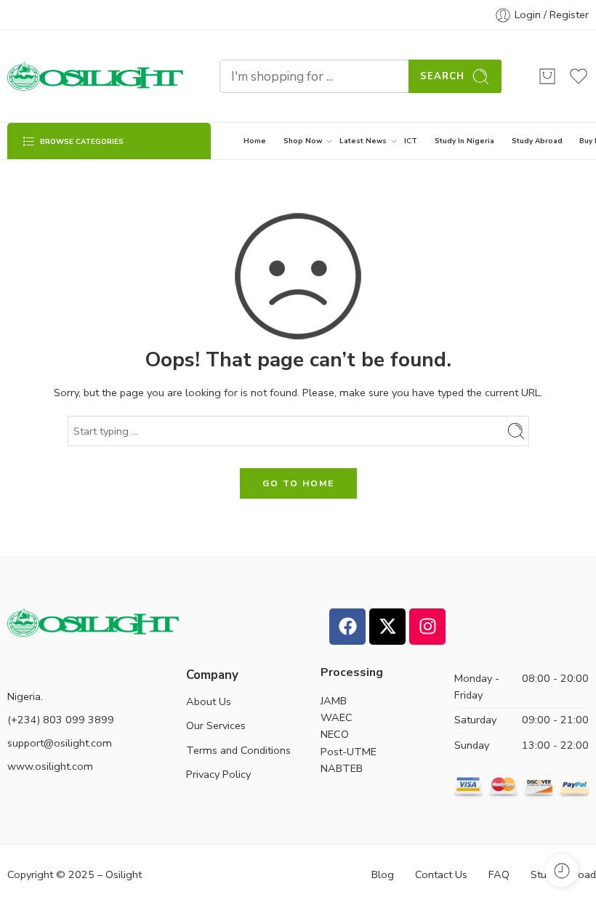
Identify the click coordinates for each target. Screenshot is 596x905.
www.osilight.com (50, 766)
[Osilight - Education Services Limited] (95, 76)
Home (254, 140)
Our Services (216, 725)
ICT (410, 140)
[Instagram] (427, 626)
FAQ (499, 874)
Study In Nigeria (464, 140)
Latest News (363, 140)
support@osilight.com (59, 743)
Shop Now (302, 140)
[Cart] (547, 76)
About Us (208, 701)
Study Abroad (537, 140)
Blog (382, 874)
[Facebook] (347, 626)
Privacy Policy (218, 774)
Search (442, 76)
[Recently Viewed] (561, 870)
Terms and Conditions (238, 750)
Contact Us (441, 874)
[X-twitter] (387, 626)
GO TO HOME (298, 483)
